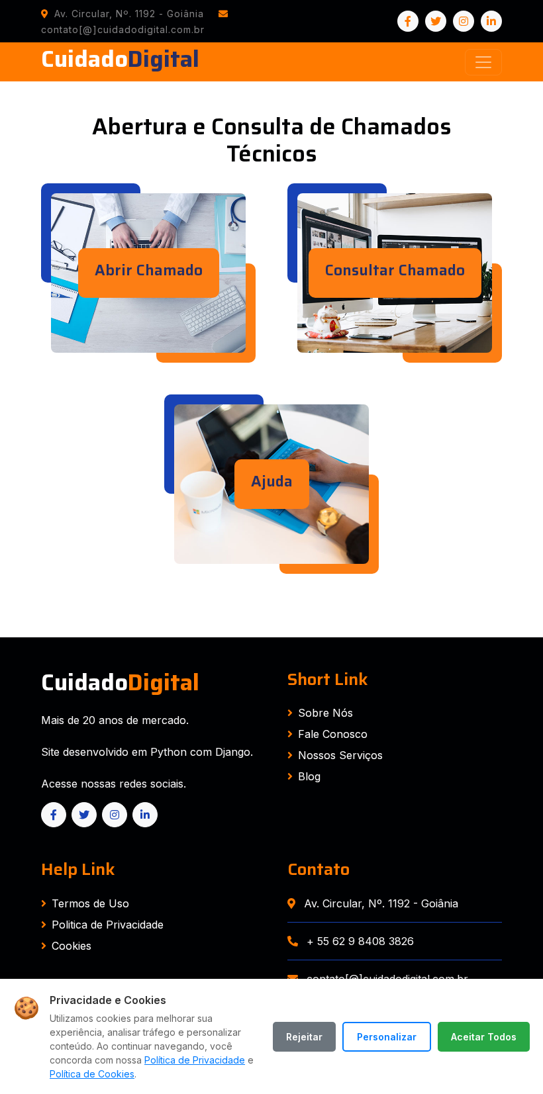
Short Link (327, 679)
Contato (318, 869)
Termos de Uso (90, 903)
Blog (309, 776)
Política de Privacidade (194, 1060)
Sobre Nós (325, 712)
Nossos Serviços (340, 755)
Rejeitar (304, 1036)
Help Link (78, 869)
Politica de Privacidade (108, 924)
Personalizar (387, 1036)
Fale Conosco (333, 734)
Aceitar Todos (484, 1036)
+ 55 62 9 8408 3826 (358, 941)
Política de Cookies (92, 1073)
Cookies (71, 945)
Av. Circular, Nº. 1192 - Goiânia (379, 903)
